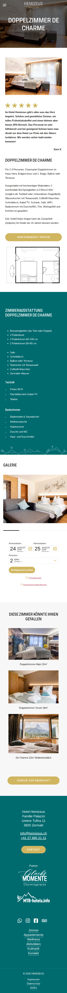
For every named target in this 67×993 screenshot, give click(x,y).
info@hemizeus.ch (33, 833)
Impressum (33, 979)
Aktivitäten (33, 944)
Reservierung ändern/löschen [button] (35, 585)
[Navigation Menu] (5, 5)
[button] (21, 548)
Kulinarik (33, 948)
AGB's (33, 987)
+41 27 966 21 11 (33, 838)
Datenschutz (33, 983)
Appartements (33, 934)
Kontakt (33, 953)
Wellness (33, 939)
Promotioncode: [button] (35, 578)
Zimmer (34, 930)
